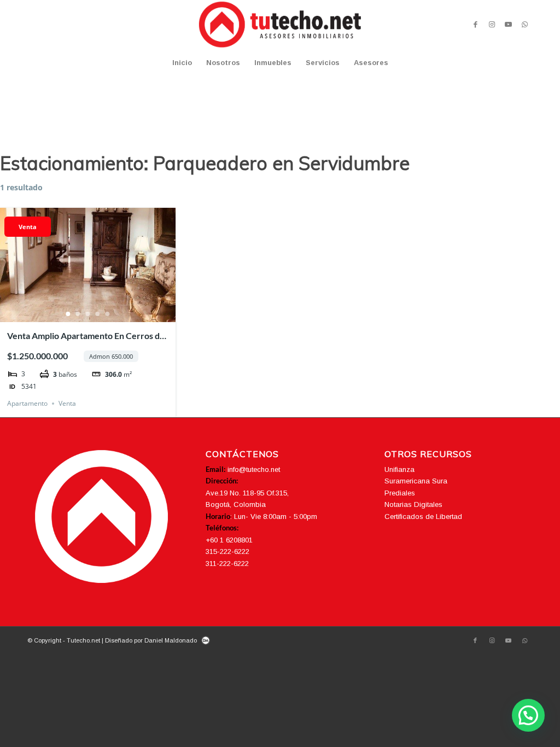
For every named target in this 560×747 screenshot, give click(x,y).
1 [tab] (68, 314)
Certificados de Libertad (423, 516)
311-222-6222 (227, 563)
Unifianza (399, 469)
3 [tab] (88, 314)
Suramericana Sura (415, 481)
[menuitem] (182, 63)
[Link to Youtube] (508, 24)
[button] (528, 715)
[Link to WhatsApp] (524, 24)
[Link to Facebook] (475, 24)
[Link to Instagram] (491, 24)
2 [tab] (78, 314)
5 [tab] (108, 314)
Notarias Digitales (413, 504)
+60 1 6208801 (229, 540)
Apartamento (27, 403)
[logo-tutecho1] (280, 25)
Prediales (399, 493)
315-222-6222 (227, 551)
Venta (28, 227)
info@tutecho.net (254, 469)
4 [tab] (98, 314)
